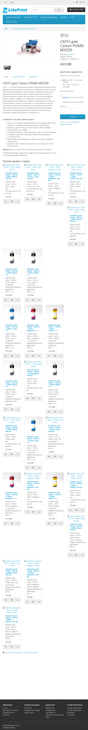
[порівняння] (67, 35)
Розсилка (70, 715)
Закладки (70, 712)
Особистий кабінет (74, 708)
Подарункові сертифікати (50, 711)
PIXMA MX (34, 652)
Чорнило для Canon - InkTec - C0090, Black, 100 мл (76, 527)
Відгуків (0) (33, 77)
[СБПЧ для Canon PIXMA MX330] (30, 47)
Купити (73, 117)
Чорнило (63, 17)
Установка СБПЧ (30, 17)
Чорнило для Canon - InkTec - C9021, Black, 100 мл (11, 176)
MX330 (26, 652)
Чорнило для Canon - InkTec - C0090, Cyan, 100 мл (11, 572)
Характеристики (18, 77)
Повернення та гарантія (9, 713)
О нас (5, 708)
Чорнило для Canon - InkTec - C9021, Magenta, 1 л (33, 328)
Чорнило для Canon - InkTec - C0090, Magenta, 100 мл (33, 573)
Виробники (50, 708)
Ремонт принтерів (13, 17)
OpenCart (15, 725)
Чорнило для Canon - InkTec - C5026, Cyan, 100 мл (54, 428)
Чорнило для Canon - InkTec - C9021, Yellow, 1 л (54, 328)
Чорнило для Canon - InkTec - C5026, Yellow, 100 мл (76, 484)
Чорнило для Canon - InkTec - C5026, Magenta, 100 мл (33, 485)
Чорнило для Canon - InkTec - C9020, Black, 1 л (11, 272)
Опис (6, 77)
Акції (47, 717)
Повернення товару (32, 710)
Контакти (28, 708)
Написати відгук (66, 124)
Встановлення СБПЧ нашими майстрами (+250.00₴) (72, 99)
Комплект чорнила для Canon (70, 76)
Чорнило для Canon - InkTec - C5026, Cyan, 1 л (33, 439)
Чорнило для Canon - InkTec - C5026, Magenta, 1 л (11, 495)
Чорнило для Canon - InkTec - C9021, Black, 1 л (33, 272)
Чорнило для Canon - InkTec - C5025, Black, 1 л (11, 384)
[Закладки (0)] (77, 2)
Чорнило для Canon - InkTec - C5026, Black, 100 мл (11, 428)
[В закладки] (62, 35)
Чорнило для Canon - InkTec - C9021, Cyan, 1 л (11, 328)
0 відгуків (75, 122)
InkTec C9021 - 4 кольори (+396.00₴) (70, 86)
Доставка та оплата (11, 710)
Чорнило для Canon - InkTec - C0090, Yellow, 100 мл (11, 619)
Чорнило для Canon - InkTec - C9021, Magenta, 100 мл (54, 177)
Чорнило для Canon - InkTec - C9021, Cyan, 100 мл (33, 176)
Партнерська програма (55, 715)
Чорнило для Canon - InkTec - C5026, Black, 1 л (54, 384)
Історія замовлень (74, 710)
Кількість (63, 106)
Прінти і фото (11, 22)
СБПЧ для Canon (16, 652)
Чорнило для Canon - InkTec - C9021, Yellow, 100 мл (76, 176)
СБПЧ (72, 17)
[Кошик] (80, 2)
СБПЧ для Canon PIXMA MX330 (24, 29)
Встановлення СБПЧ (67, 91)
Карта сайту (29, 712)
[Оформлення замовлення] (83, 2)
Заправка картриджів (48, 17)
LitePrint (72, 54)
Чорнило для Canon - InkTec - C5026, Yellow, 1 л (54, 495)
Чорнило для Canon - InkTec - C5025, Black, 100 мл (33, 373)
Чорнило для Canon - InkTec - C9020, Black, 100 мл (76, 218)
